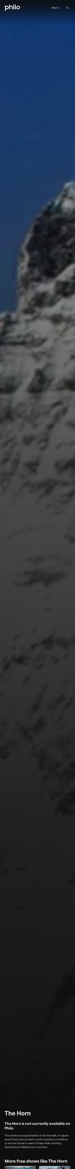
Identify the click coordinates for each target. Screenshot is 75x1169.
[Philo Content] (67, 8)
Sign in (55, 7)
